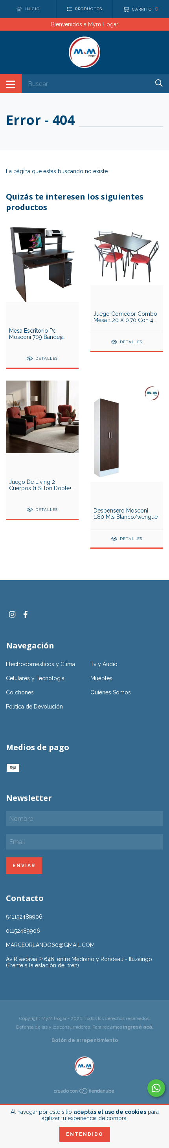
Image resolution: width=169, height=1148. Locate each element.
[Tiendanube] (84, 1092)
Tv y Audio (104, 664)
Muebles (101, 678)
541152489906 (24, 917)
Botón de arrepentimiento (84, 1040)
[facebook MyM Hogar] (25, 614)
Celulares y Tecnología (35, 678)
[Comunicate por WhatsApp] (156, 1088)
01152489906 (23, 931)
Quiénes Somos (110, 692)
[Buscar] (159, 83)
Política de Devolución (34, 706)
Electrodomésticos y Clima (40, 664)
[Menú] (11, 83)
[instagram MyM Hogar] (12, 614)
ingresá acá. (138, 1027)
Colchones (20, 692)
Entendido (84, 1134)
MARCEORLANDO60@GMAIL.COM (50, 945)
